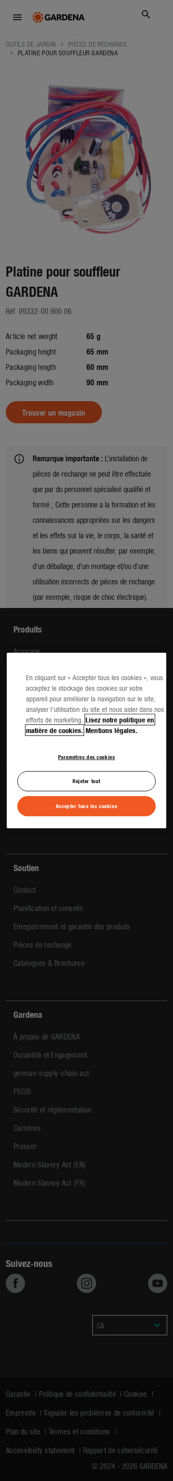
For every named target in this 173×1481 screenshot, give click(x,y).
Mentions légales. (111, 730)
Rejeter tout (86, 781)
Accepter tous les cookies (86, 806)
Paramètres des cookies (86, 756)
